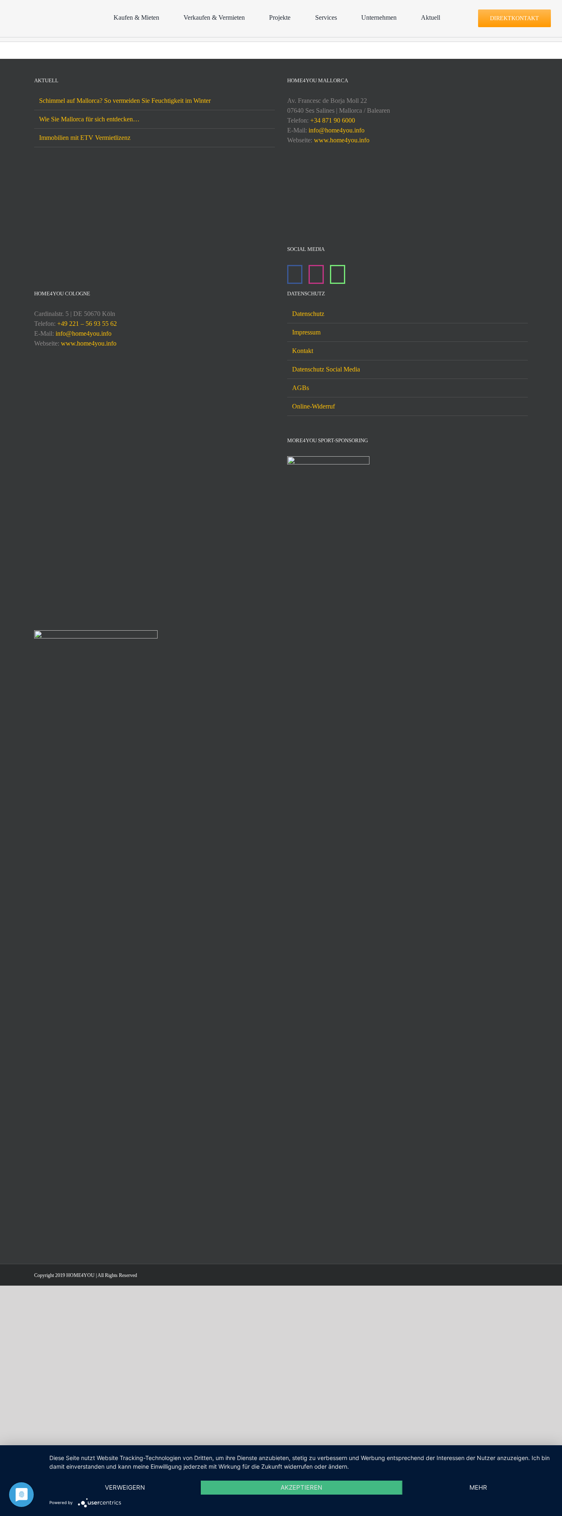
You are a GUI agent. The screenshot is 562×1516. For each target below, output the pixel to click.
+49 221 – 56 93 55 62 (87, 819)
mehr (478, 1487)
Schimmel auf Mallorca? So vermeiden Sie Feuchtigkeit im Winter (125, 100)
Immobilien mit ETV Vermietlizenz (84, 137)
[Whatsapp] (337, 274)
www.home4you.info (341, 140)
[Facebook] (294, 274)
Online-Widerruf (313, 901)
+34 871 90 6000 (332, 120)
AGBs (300, 883)
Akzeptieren (301, 1487)
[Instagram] (316, 274)
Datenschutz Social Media (326, 864)
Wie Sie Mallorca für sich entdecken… (89, 119)
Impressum (306, 827)
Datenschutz (308, 809)
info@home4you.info (337, 130)
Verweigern (125, 1487)
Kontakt (302, 846)
